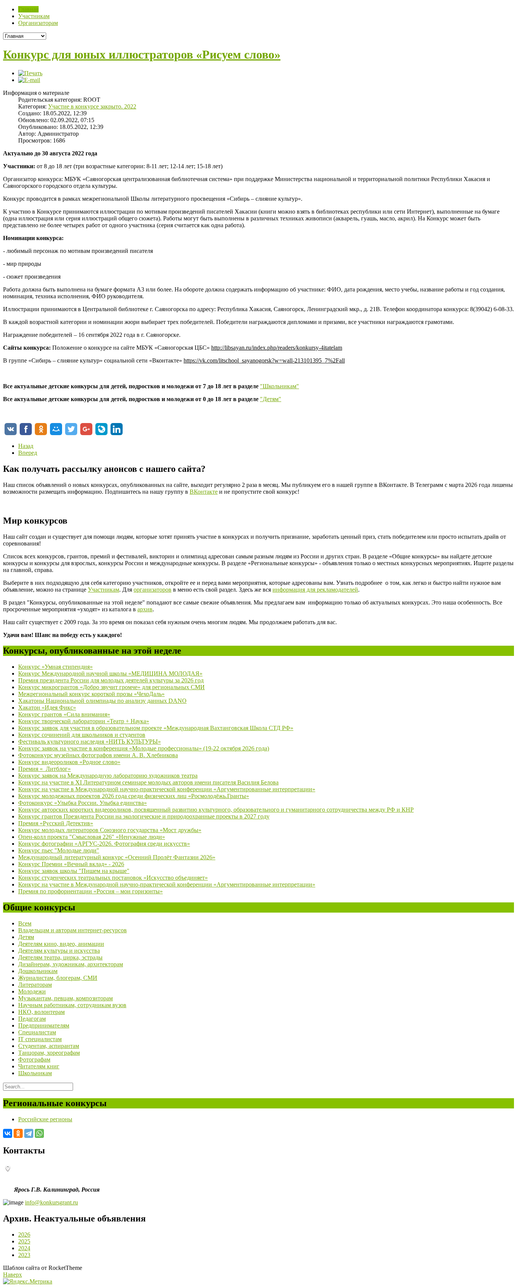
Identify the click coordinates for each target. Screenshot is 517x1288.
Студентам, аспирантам (48, 1046)
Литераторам (35, 984)
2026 (24, 1234)
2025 (24, 1241)
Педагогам (32, 1018)
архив (145, 609)
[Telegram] (28, 1133)
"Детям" (270, 399)
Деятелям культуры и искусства (59, 950)
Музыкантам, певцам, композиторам (65, 998)
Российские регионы (45, 1119)
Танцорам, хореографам (49, 1052)
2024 (24, 1248)
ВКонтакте (204, 491)
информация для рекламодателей (315, 589)
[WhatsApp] (39, 1133)
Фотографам (34, 1059)
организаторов (152, 589)
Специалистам (37, 1032)
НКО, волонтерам (41, 1012)
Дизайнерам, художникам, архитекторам (70, 964)
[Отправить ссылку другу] (29, 80)
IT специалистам (40, 1039)
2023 (24, 1255)
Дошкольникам (38, 971)
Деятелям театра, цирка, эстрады (60, 957)
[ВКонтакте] (7, 1133)
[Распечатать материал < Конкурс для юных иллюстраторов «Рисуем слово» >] (30, 73)
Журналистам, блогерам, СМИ (57, 978)
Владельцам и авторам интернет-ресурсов (72, 930)
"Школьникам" (279, 386)
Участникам (103, 589)
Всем (24, 923)
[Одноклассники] (18, 1133)
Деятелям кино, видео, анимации (61, 944)
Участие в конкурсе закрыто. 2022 (92, 106)
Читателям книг (38, 1066)
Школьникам (35, 1073)
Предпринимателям (43, 1025)
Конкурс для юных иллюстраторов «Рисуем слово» (141, 54)
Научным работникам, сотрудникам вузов (72, 1005)
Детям (26, 937)
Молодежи (32, 991)
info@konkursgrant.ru (51, 1202)
